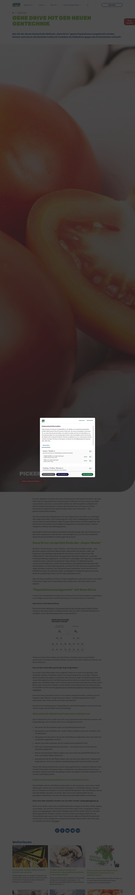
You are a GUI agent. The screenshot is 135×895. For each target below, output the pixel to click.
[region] (68, 448)
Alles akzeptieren (87, 474)
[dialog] (67, 447)
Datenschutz (90, 420)
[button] (90, 451)
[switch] (90, 451)
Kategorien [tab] (46, 445)
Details (85, 456)
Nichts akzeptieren (62, 474)
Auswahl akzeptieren (48, 474)
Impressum (82, 420)
